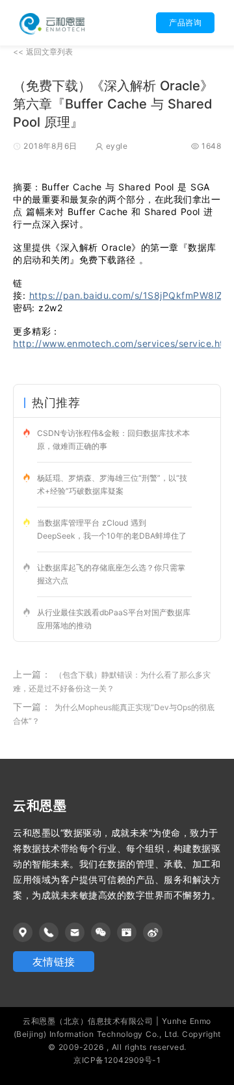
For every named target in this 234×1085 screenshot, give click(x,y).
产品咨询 (185, 22)
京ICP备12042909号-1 (117, 1060)
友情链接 (53, 961)
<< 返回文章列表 (43, 52)
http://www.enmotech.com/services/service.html (123, 343)
